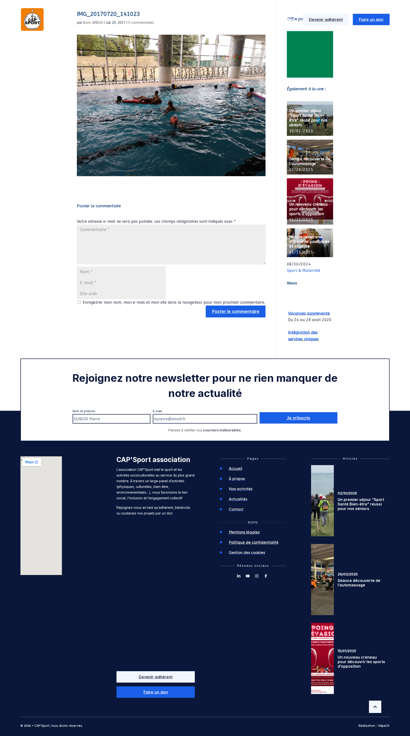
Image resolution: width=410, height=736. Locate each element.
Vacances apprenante (309, 309)
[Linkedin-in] (238, 576)
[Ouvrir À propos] (205, 19)
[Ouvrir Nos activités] (244, 19)
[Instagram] (257, 576)
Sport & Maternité (303, 270)
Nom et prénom (84, 411)
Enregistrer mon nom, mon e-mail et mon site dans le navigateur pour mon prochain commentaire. (174, 302)
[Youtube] (248, 576)
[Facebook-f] (266, 576)
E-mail (157, 411)
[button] (155, 692)
